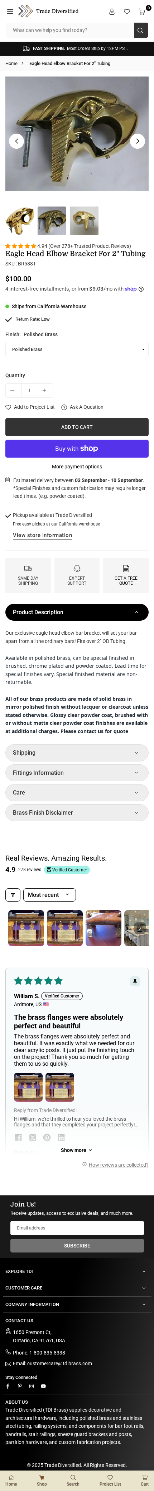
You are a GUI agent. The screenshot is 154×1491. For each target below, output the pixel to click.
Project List (110, 1484)
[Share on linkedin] (61, 1138)
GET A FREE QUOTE (126, 581)
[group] (77, 134)
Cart (145, 1484)
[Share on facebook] (18, 1138)
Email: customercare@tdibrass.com (52, 1363)
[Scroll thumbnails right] (140, 928)
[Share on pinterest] (47, 1138)
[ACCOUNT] (112, 11)
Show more (73, 1150)
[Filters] (12, 895)
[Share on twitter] (32, 1138)
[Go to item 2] (65, 928)
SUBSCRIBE (77, 1246)
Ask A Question (86, 407)
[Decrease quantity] (13, 390)
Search (73, 1484)
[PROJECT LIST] (127, 11)
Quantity (15, 375)
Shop (42, 1484)
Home (11, 63)
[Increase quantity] (45, 390)
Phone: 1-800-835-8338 (39, 1353)
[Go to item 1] (26, 928)
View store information (42, 535)
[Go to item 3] (103, 928)
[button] (11, 11)
